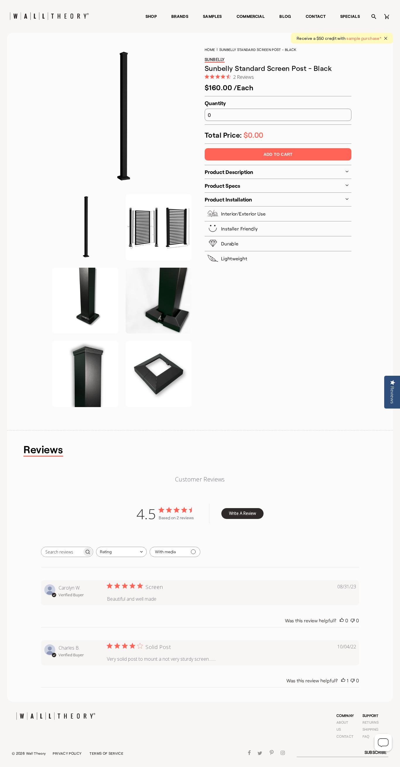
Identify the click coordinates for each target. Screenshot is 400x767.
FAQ (366, 736)
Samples (212, 16)
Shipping (371, 729)
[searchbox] (61, 552)
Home (210, 49)
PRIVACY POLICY (67, 753)
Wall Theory (36, 753)
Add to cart (278, 154)
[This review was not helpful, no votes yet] (353, 620)
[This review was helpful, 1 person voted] (343, 680)
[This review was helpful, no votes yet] (342, 620)
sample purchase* (363, 38)
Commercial (251, 16)
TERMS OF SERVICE (106, 753)
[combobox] (121, 552)
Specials (350, 16)
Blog (285, 16)
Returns (371, 722)
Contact (316, 16)
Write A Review (242, 513)
